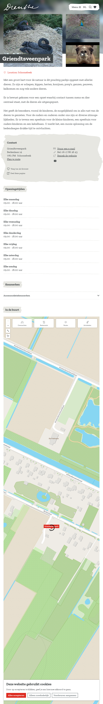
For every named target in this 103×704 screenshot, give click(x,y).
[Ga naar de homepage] (21, 7)
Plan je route (13, 159)
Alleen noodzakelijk (39, 695)
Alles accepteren (16, 695)
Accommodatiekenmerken (17, 295)
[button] (51, 527)
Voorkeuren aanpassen (65, 695)
